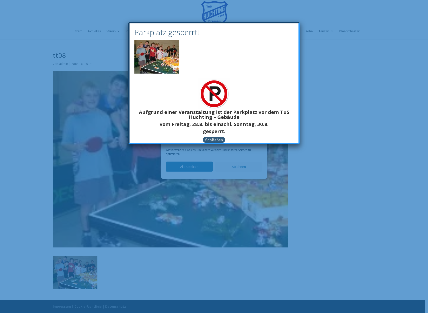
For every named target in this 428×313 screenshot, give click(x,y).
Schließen (214, 139)
